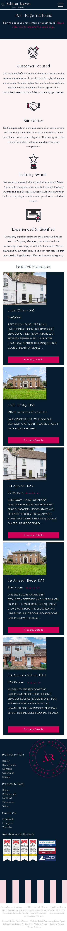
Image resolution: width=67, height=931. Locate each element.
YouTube (7, 827)
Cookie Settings (34, 927)
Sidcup (6, 777)
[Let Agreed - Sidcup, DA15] (24, 653)
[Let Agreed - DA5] (24, 463)
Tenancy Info (33, 493)
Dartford (7, 768)
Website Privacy (41, 924)
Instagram (7, 823)
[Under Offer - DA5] (24, 288)
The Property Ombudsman (36, 913)
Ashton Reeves (22, 921)
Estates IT (19, 924)
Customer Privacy (57, 924)
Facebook (8, 819)
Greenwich (8, 773)
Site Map (29, 924)
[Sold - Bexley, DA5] (24, 383)
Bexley (6, 761)
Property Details (33, 359)
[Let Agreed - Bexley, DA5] (24, 558)
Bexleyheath (9, 765)
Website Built (36, 921)
